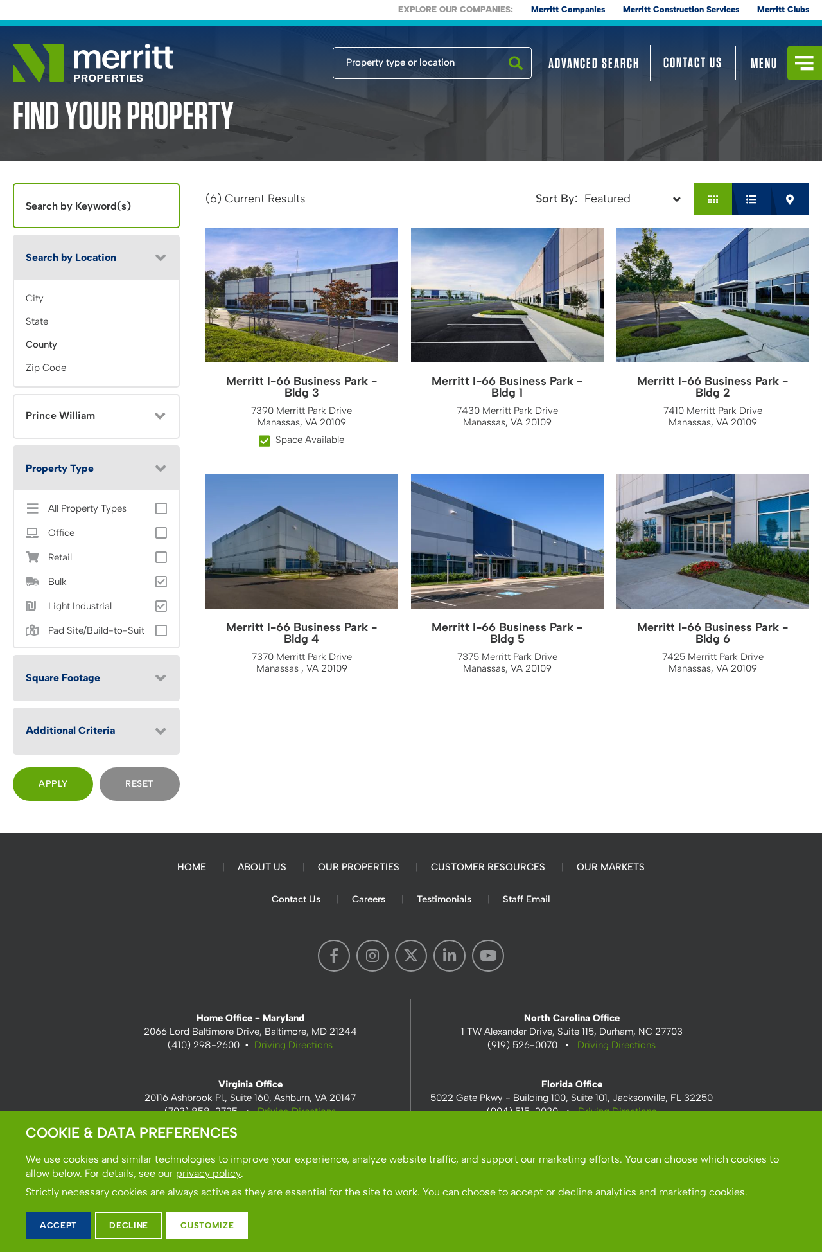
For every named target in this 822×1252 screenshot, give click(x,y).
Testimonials (444, 899)
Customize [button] (207, 1225)
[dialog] (411, 1181)
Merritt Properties (93, 63)
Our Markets (611, 867)
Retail (60, 557)
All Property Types (87, 509)
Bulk (57, 582)
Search (515, 78)
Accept (58, 1225)
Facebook (334, 956)
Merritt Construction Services (681, 9)
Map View (790, 199)
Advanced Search (594, 63)
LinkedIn (449, 956)
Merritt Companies (568, 9)
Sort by (555, 198)
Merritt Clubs (783, 9)
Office (61, 533)
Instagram (372, 956)
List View (751, 199)
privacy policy (208, 1173)
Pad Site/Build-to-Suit (96, 631)
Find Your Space (290, 59)
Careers (368, 899)
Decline (128, 1225)
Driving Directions (293, 1045)
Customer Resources (488, 867)
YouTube (488, 956)
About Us (262, 867)
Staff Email (526, 899)
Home (191, 867)
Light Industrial (80, 606)
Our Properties (358, 867)
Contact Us (692, 62)
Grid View (713, 199)
